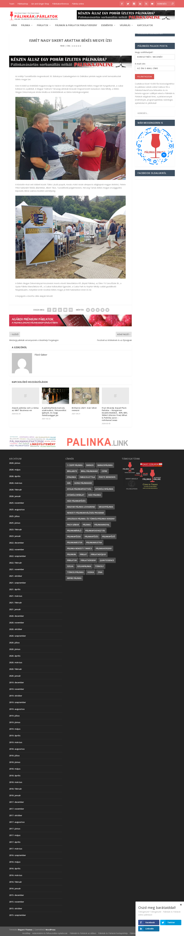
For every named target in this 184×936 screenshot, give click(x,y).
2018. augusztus (17, 749)
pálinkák (71, 554)
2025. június (14, 523)
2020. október (15, 629)
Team (11, 3)
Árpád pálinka (74, 578)
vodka (90, 572)
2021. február (15, 602)
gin (68, 483)
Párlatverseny (88, 560)
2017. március (15, 848)
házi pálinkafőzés (76, 501)
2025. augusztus (17, 509)
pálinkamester (74, 542)
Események (107, 25)
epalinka (71, 477)
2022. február (15, 562)
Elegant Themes (25, 929)
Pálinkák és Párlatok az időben (83, 933)
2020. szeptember (17, 636)
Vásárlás (125, 25)
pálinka (87, 524)
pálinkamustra (94, 542)
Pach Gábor (73, 524)
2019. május (14, 729)
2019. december (16, 682)
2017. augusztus (17, 822)
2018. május (14, 769)
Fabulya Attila (87, 477)
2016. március (15, 875)
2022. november (16, 549)
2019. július (14, 715)
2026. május (14, 469)
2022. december (16, 542)
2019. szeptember (17, 702)
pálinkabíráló (74, 530)
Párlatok (42, 25)
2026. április (14, 476)
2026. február (15, 489)
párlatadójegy (98, 554)
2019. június (14, 722)
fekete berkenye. (107, 477)
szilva (70, 566)
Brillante (72, 471)
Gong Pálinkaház (83, 483)
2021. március (15, 596)
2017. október (15, 815)
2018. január (15, 795)
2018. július (14, 755)
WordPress (50, 929)
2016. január (15, 888)
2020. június (14, 649)
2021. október (15, 576)
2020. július (14, 642)
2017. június (14, 828)
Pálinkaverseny (104, 548)
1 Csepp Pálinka (74, 465)
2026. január (15, 496)
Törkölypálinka (75, 572)
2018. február (15, 788)
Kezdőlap (26, 933)
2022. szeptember (17, 556)
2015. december (16, 895)
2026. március (15, 483)
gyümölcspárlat (75, 495)
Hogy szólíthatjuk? (144, 52)
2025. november (16, 503)
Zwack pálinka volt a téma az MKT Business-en (25, 409)
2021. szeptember (17, 582)
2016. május (14, 862)
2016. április (14, 868)
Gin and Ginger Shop (40, 3)
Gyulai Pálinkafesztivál (79, 489)
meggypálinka (106, 506)
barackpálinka (105, 465)
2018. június (14, 762)
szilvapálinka (84, 566)
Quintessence (107, 560)
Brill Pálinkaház (89, 471)
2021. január (15, 609)
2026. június (14, 463)
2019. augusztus (17, 709)
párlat (83, 554)
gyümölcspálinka (104, 489)
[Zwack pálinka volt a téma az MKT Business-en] (25, 396)
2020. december (16, 616)
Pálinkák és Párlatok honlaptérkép (113, 933)
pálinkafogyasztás (95, 530)
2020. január (15, 676)
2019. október (15, 695)
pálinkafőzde (74, 536)
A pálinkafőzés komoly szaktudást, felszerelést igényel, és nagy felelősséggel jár (54, 412)
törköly (99, 566)
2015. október (15, 908)
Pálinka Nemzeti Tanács (79, 548)
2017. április (14, 842)
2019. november (16, 689)
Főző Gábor (41, 354)
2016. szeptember (17, 855)
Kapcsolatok (145, 25)
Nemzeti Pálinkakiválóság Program (85, 512)
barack (90, 465)
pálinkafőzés (91, 536)
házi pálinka (94, 495)
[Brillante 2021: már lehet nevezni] (85, 396)
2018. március (15, 782)
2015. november (16, 901)
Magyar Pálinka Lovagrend (81, 506)
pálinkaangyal (101, 524)
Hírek (14, 25)
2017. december (16, 802)
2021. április (14, 589)
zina (100, 572)
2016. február (15, 882)
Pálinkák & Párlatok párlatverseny (76, 25)
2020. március (15, 662)
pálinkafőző (108, 536)
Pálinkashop (23, 3)
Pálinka (25, 25)
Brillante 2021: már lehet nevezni (84, 409)
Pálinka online (78, 3)
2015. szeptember (17, 915)
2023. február (15, 529)
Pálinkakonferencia (60, 3)
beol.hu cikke (33, 296)
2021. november (16, 569)
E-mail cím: (140, 63)
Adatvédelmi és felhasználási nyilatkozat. (50, 933)
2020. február (15, 669)
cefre (104, 471)
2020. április (14, 656)
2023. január (15, 536)
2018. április (14, 775)
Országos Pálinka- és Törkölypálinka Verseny (91, 518)
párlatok (72, 560)
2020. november (16, 622)
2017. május (14, 835)
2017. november (16, 808)
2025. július (14, 516)
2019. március (15, 742)
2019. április (14, 735)
